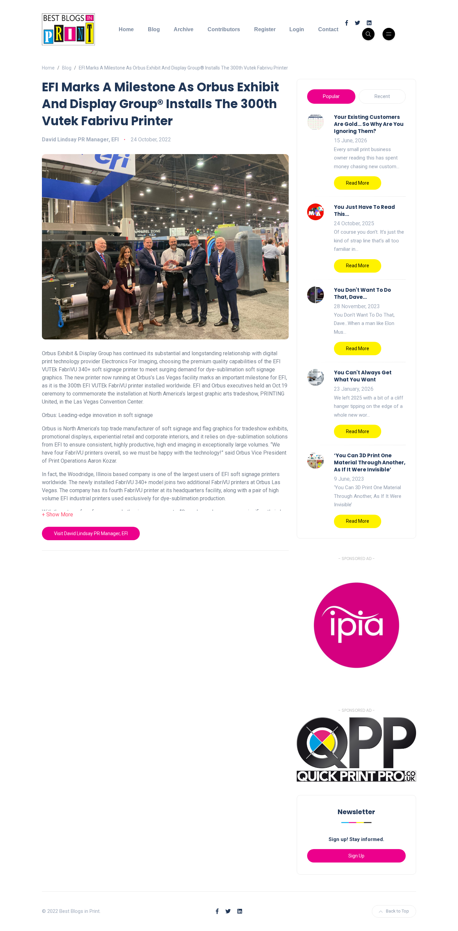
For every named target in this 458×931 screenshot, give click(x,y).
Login (296, 29)
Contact (328, 29)
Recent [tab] (382, 96)
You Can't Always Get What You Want (363, 376)
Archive (183, 29)
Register (265, 29)
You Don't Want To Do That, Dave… (362, 293)
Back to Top (397, 911)
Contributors (224, 29)
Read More (357, 183)
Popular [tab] (331, 96)
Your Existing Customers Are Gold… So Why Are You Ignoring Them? (369, 124)
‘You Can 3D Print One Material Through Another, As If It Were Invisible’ (369, 462)
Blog (154, 29)
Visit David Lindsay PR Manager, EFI (91, 533)
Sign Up (356, 855)
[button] (57, 514)
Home (126, 29)
